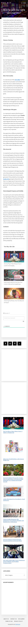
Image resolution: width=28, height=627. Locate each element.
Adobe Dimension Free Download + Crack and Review (14, 499)
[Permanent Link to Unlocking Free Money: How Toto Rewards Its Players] (14, 288)
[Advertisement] (14, 365)
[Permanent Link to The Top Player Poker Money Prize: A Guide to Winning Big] (14, 252)
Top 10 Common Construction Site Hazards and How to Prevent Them (12, 540)
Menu (24, 3)
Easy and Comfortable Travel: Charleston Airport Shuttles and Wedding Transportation (14, 562)
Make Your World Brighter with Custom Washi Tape (13, 459)
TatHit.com (17, 624)
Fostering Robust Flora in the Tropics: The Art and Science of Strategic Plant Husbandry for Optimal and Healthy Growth (13, 479)
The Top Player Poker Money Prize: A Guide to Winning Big (12, 432)
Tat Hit (6, 3)
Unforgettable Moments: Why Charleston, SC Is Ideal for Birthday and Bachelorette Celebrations (13, 521)
